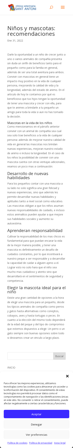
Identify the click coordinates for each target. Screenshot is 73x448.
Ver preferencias (36, 434)
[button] (67, 376)
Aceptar (36, 414)
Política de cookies (17, 442)
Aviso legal (60, 442)
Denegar (36, 424)
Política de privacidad (40, 442)
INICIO (11, 367)
